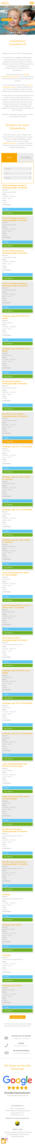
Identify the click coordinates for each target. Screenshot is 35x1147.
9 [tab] (25, 32)
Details (6, 209)
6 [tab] (19, 32)
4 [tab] (15, 32)
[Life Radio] (17, 1123)
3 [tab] (13, 32)
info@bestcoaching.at (10, 143)
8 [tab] (23, 32)
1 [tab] (9, 32)
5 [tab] (17, 32)
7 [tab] (21, 32)
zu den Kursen (6, 20)
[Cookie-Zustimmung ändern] (3, 1141)
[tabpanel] (17, 20)
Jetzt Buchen (8, 213)
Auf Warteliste (8, 441)
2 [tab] (11, 32)
